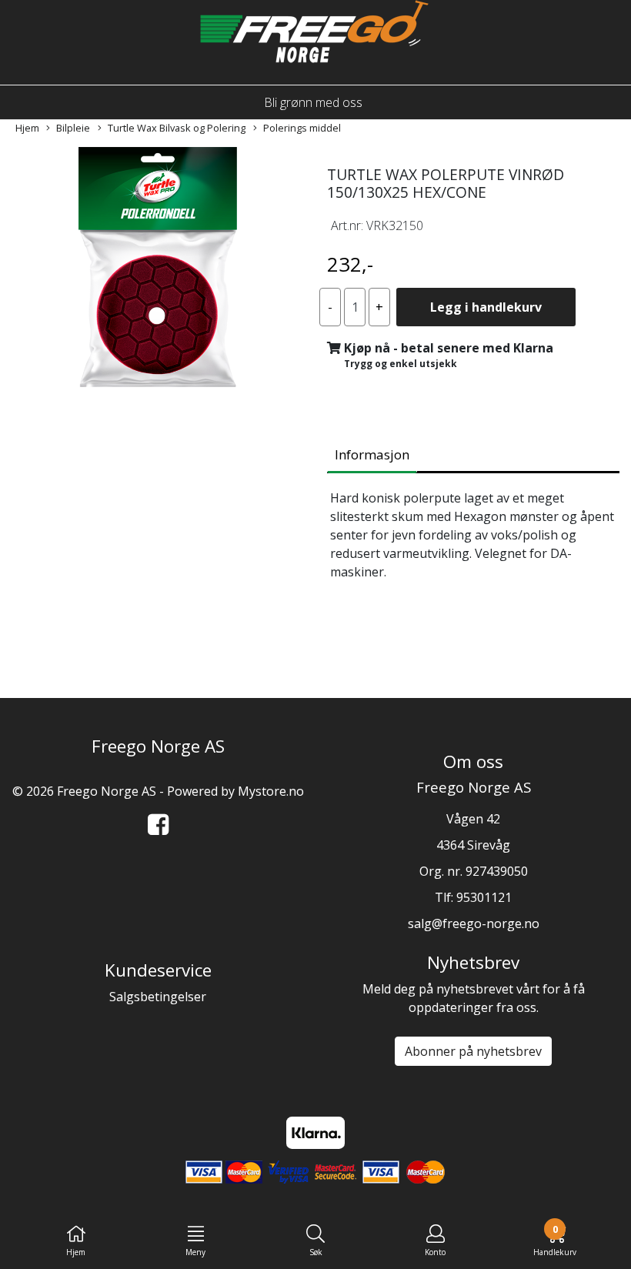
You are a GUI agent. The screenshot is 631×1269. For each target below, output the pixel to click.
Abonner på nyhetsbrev (473, 1051)
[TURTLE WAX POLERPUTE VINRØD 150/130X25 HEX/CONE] (158, 269)
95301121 (484, 897)
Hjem (27, 128)
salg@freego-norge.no (473, 923)
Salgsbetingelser (157, 996)
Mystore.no (271, 791)
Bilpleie (73, 128)
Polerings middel (302, 128)
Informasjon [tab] (372, 454)
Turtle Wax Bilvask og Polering (176, 128)
